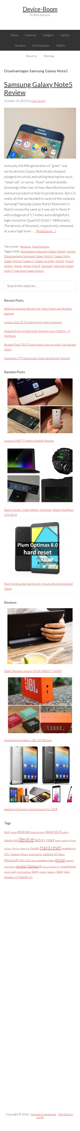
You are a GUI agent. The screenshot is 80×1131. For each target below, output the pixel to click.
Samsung (46, 266)
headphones (69, 848)
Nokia (51, 860)
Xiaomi (23, 877)
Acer (7, 832)
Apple (49, 832)
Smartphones (40, 246)
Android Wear (37, 832)
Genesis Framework (43, 1114)
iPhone (24, 854)
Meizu (61, 854)
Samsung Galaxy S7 (51, 866)
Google (34, 848)
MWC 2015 (25, 860)
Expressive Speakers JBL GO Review (28, 740)
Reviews (25, 246)
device (71, 251)
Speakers (51, 872)
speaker (43, 872)
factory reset (44, 840)
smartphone (68, 866)
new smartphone (39, 860)
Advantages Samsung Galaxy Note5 (43, 251)
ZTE (31, 877)
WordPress (65, 1114)
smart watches (24, 872)
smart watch (10, 872)
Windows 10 (11, 877)
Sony (35, 871)
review (21, 866)
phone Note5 (31, 266)
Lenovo (48, 854)
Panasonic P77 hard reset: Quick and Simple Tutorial (37, 358)
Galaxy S (28, 261)
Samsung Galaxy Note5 (29, 270)
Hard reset (50, 847)
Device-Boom (40, 9)
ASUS (58, 832)
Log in (40, 1117)
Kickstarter (35, 854)
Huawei (15, 854)
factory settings (62, 840)
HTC (6, 854)
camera (8, 840)
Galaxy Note (62, 256)
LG (55, 854)
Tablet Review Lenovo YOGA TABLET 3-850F (33, 671)
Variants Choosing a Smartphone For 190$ (30, 809)
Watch (67, 872)
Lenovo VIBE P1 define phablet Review (29, 440)
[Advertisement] (32, 992)
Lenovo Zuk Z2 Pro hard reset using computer (33, 322)
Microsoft (11, 860)
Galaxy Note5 (13, 261)
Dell (16, 840)
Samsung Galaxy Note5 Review (38, 88)
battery (65, 832)
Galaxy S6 (24, 848)
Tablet (59, 871)
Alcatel (14, 832)
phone (18, 266)
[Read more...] (46, 231)
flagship (15, 848)
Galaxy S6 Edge (44, 261)
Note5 (59, 261)
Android (23, 832)
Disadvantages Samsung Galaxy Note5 (28, 256)
